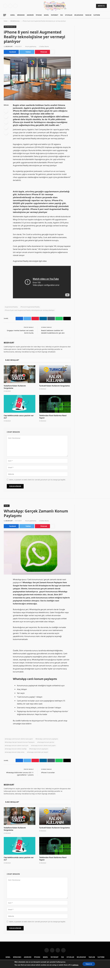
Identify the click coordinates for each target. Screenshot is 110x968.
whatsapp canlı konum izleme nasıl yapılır (19, 739)
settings (75, 965)
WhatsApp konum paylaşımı (38, 749)
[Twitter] (6, 116)
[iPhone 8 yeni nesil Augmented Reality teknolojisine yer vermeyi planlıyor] (37, 78)
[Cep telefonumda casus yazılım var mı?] (19, 404)
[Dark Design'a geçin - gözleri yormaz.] (104, 15)
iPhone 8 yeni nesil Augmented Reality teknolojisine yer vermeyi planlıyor (29, 310)
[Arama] (107, 15)
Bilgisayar (78, 15)
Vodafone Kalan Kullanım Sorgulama (15, 387)
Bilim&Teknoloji (10, 27)
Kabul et (89, 964)
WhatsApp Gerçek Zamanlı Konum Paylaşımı (20, 742)
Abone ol (101, 6)
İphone (39, 15)
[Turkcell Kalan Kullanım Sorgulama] (55, 374)
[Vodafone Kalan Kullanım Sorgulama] (19, 374)
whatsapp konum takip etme (14, 752)
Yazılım (88, 15)
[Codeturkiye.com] (55, 6)
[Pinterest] (6, 127)
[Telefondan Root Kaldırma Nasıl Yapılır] (55, 404)
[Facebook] (6, 111)
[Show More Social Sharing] (52, 52)
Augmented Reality (11, 307)
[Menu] (4, 15)
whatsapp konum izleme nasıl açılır (16, 745)
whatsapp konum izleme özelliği (16, 749)
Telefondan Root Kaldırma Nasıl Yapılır (52, 416)
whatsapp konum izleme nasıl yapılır (43, 745)
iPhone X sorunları (48, 772)
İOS (61, 15)
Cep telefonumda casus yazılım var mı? (19, 416)
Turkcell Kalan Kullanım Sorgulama (54, 386)
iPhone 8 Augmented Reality (30, 307)
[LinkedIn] (6, 122)
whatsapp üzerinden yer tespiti (37, 752)
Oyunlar (68, 15)
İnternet (54, 15)
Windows (21, 15)
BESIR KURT (9, 46)
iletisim (97, 15)
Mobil (46, 15)
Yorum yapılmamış (30, 46)
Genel (12, 15)
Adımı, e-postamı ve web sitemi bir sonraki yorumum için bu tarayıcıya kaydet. (37, 480)
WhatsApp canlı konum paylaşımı (47, 739)
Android (30, 15)
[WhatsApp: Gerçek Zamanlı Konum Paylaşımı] (37, 553)
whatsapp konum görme (45, 742)
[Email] (6, 133)
